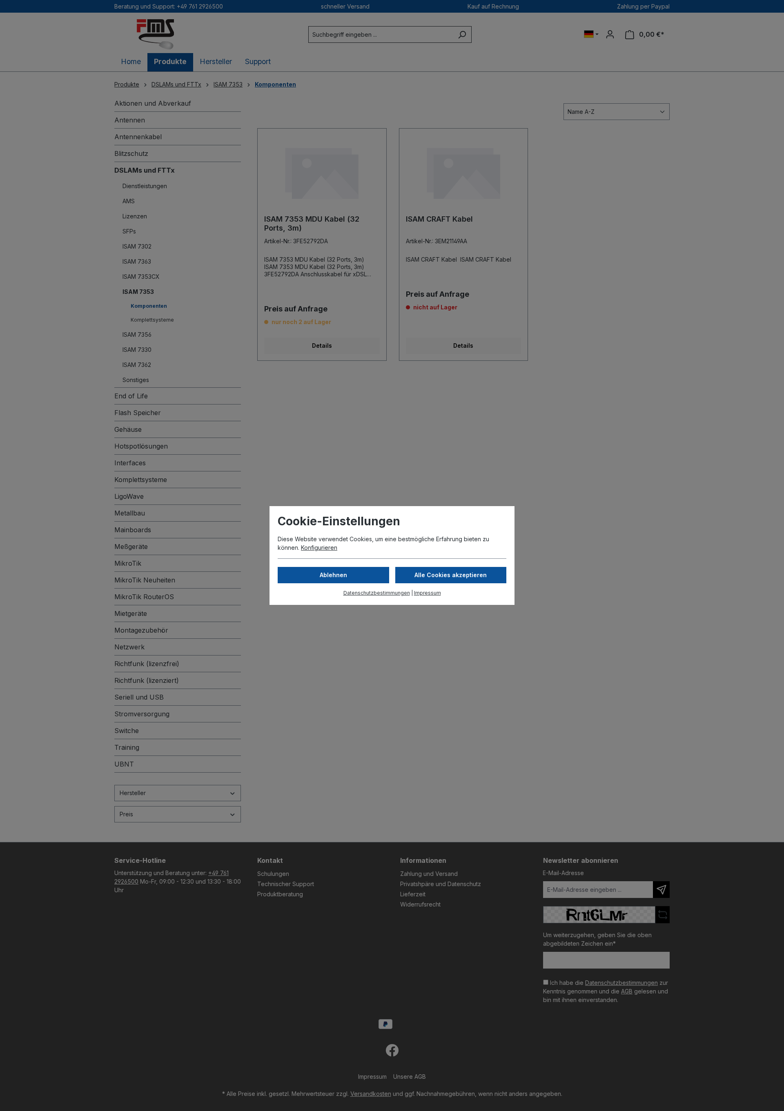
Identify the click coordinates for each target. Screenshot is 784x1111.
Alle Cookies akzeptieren (450, 574)
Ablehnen (333, 574)
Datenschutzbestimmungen (376, 593)
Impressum (427, 593)
